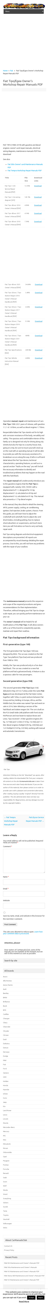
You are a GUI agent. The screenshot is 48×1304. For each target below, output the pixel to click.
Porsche (6, 1169)
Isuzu (5, 1098)
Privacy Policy (9, 1250)
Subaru (5, 1202)
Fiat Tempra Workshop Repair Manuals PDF (25, 171)
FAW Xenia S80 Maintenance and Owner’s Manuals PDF (24, 1276)
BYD (4, 1010)
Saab (5, 1177)
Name (6, 877)
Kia (4, 1106)
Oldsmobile (7, 1152)
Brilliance (6, 1002)
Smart (5, 1194)
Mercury (6, 1131)
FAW (4, 1060)
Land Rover (7, 1110)
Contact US (8, 1246)
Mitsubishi (7, 1144)
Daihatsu (6, 1043)
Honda (5, 1085)
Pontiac (6, 1165)
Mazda (5, 1123)
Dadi (5, 1039)
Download (38, 186)
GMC (5, 1077)
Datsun (5, 1048)
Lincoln (5, 1119)
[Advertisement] (24, 42)
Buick (5, 1006)
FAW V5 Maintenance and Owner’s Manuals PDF (21, 1271)
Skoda (5, 1190)
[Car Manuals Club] (24, 8)
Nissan (5, 1148)
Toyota (5, 1215)
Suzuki (5, 1207)
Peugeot (6, 1161)
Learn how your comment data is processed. (23, 933)
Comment (7, 846)
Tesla (5, 1211)
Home (5, 71)
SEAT (5, 1186)
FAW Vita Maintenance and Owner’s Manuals (20, 1267)
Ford (5, 1068)
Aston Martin (8, 985)
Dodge (5, 1056)
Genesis (6, 1073)
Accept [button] (31, 1297)
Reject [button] (40, 1297)
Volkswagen (7, 1223)
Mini (4, 1140)
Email (6, 889)
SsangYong (7, 1198)
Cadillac (6, 1014)
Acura (5, 976)
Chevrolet (6, 1027)
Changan (6, 1018)
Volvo (5, 1228)
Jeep (5, 1102)
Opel (5, 1156)
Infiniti (5, 1094)
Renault (6, 1173)
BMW (5, 997)
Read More (24, 1301)
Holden (5, 1081)
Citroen (6, 1035)
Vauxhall (6, 1219)
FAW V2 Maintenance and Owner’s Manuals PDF (21, 1280)
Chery (5, 1022)
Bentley (6, 993)
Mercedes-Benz (9, 1127)
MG (4, 1136)
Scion (5, 1182)
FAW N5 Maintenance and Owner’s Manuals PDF (21, 1263)
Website (6, 900)
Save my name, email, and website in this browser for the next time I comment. (24, 917)
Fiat (11, 71)
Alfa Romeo (7, 981)
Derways (6, 1052)
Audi (4, 989)
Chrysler (6, 1031)
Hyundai (6, 1089)
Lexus (5, 1115)
